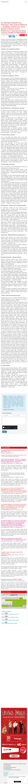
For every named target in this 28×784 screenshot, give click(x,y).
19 (10, 603)
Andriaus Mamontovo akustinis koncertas (9, 614)
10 (3, 602)
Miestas (21, 463)
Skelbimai (6, 773)
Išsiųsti (4, 431)
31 (3, 607)
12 (10, 602)
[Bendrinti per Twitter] (12, 36)
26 (10, 605)
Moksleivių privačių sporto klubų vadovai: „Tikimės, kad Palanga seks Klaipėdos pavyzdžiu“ (14, 538)
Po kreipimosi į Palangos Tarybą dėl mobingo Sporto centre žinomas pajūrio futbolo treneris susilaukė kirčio (13, 474)
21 (17, 603)
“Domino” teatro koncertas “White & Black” (10, 620)
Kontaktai (6, 772)
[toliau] (26, 595)
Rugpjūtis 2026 (14, 594)
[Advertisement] (14, 12)
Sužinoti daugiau (15, 777)
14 (17, 602)
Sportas (11, 453)
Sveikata (20, 568)
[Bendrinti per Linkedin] (14, 36)
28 (17, 605)
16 (24, 602)
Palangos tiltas (5, 1)
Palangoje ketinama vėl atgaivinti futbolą (11, 579)
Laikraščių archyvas (9, 774)
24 (3, 605)
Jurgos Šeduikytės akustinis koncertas (9, 623)
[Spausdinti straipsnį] (16, 35)
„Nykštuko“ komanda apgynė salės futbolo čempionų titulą (12, 552)
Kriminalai (22, 477)
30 (24, 605)
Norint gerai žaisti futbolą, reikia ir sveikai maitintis (14, 567)
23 (24, 603)
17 (3, 603)
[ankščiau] (2, 595)
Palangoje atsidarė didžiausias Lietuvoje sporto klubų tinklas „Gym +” (13, 450)
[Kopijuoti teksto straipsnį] (18, 35)
